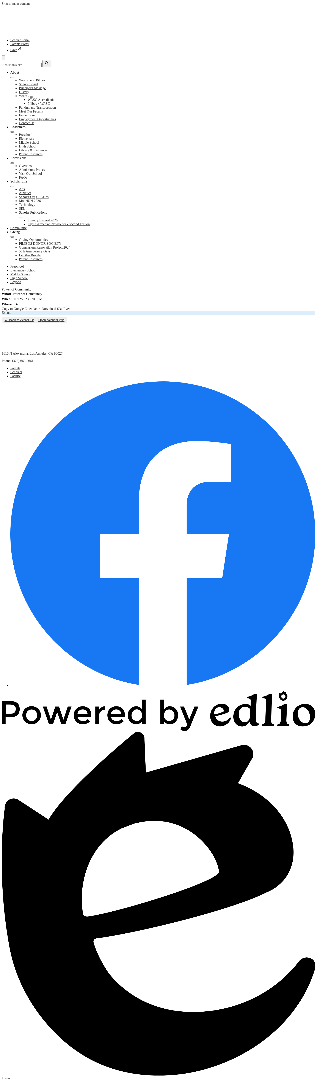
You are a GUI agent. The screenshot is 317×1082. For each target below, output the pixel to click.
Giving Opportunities (33, 239)
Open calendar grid (51, 320)
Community (18, 228)
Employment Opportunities (37, 119)
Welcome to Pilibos (32, 80)
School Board (28, 84)
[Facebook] (162, 685)
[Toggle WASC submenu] (31, 97)
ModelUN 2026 (30, 201)
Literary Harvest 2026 (43, 220)
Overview (26, 166)
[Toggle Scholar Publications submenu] (20, 217)
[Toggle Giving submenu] (12, 237)
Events (6, 312)
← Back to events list (19, 320)
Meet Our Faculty (31, 111)
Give (16, 50)
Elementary (27, 138)
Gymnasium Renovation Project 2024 (44, 247)
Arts (22, 189)
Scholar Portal (20, 40)
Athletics (25, 193)
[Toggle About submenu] (12, 77)
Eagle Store (27, 115)
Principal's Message (32, 88)
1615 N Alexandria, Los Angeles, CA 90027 (32, 353)
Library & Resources (33, 150)
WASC (24, 96)
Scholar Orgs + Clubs (34, 197)
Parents (15, 368)
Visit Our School (30, 173)
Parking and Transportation (37, 107)
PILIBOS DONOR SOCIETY (40, 243)
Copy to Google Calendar (19, 309)
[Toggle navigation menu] (3, 58)
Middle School (29, 142)
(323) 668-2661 (22, 361)
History (24, 92)
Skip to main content (16, 3)
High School (27, 146)
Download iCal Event (56, 309)
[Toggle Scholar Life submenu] (12, 186)
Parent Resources (30, 154)
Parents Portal (19, 44)
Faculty (15, 376)
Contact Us (26, 123)
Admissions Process (32, 169)
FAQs (23, 177)
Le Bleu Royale (30, 255)
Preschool (25, 134)
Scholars (16, 372)
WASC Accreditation (42, 100)
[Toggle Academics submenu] (12, 132)
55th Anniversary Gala (34, 251)
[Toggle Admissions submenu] (12, 163)
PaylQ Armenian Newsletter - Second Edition (59, 224)
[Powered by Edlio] (158, 730)
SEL (22, 208)
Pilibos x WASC (39, 103)
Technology (27, 204)
